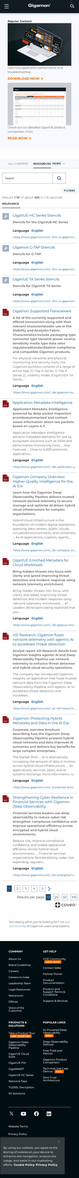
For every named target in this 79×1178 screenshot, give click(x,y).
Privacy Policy (17, 1134)
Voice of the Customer (16, 1009)
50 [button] (65, 897)
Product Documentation (53, 981)
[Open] (6, 6)
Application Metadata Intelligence (42, 402)
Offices (13, 1001)
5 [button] (42, 888)
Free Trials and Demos (52, 1052)
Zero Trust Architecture (51, 1079)
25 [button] (56, 897)
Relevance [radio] (10, 203)
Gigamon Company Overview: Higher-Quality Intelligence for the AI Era (43, 481)
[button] (72, 6)
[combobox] (27, 178)
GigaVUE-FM (17, 1062)
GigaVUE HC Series (21, 1075)
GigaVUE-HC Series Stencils (37, 215)
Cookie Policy (24, 1164)
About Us (15, 958)
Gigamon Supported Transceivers (42, 311)
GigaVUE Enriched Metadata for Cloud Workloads (40, 562)
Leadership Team (20, 983)
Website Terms (18, 1126)
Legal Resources (19, 989)
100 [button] (74, 897)
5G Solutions (17, 1093)
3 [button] (26, 888)
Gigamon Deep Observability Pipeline (19, 1044)
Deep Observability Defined (55, 1043)
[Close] (59, 1142)
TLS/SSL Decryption (21, 1087)
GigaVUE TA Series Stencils (36, 279)
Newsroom (16, 995)
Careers (14, 971)
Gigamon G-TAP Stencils (34, 247)
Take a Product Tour (22, 1033)
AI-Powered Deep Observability (55, 1031)
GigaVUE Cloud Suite (19, 1055)
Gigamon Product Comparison (55, 1061)
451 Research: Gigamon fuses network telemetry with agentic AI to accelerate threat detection (43, 639)
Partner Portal (52, 974)
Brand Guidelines (20, 965)
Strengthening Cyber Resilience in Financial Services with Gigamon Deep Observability (43, 801)
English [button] (37, 231)
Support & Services (55, 1000)
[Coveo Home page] (66, 905)
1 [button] (9, 888)
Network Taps (18, 1081)
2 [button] (17, 888)
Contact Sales (52, 967)
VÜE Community (54, 958)
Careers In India (19, 977)
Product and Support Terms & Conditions (54, 991)
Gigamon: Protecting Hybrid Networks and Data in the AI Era (41, 720)
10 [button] (48, 897)
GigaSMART (16, 1069)
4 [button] (34, 888)
